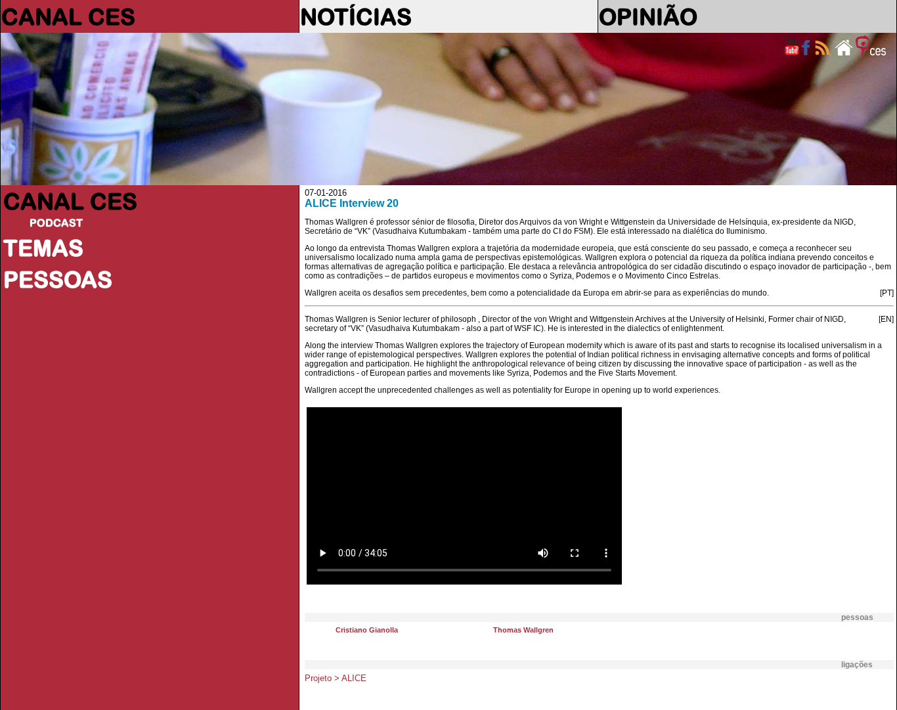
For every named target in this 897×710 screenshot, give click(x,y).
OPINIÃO (648, 16)
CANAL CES (68, 16)
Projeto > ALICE (335, 678)
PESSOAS (57, 279)
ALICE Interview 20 (352, 203)
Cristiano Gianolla (367, 630)
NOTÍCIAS (356, 16)
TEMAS (43, 247)
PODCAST (56, 223)
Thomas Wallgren (523, 630)
